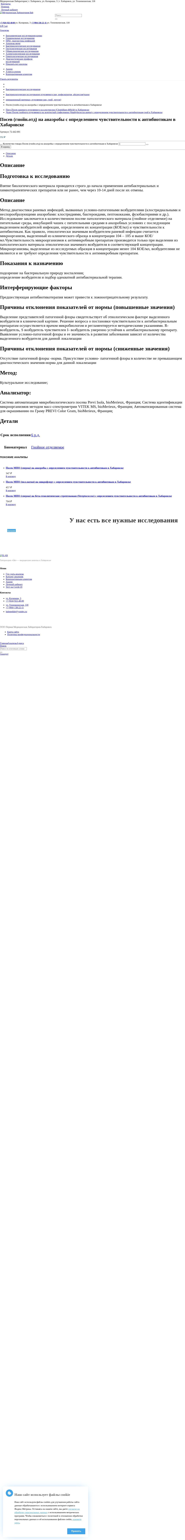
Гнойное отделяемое (47, 447)
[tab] (95, 153)
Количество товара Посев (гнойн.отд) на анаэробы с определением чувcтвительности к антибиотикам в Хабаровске (60, 144)
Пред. (47, 110)
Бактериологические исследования (23, 46)
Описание (11, 153)
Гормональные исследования (20, 38)
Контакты (6, 4)
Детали (9, 156)
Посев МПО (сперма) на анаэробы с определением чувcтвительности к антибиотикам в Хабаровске (65, 467)
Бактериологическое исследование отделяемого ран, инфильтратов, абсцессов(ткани (47, 94)
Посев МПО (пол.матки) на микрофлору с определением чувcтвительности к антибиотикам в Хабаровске (68, 481)
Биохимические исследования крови (24, 35)
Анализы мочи (13, 43)
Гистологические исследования (21, 48)
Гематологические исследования (22, 56)
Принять (76, 1531)
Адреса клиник (13, 71)
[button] (9, 79)
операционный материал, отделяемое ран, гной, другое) (33, 99)
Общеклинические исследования (22, 51)
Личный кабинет (9, 9)
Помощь (5, 6)
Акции (9, 69)
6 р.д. (35, 435)
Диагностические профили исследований (19, 60)
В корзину (5, 147)
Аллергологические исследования (23, 54)
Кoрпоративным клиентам (19, 74)
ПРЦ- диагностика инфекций (20, 41)
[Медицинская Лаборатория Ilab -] (16, 12)
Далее (84, 112)
